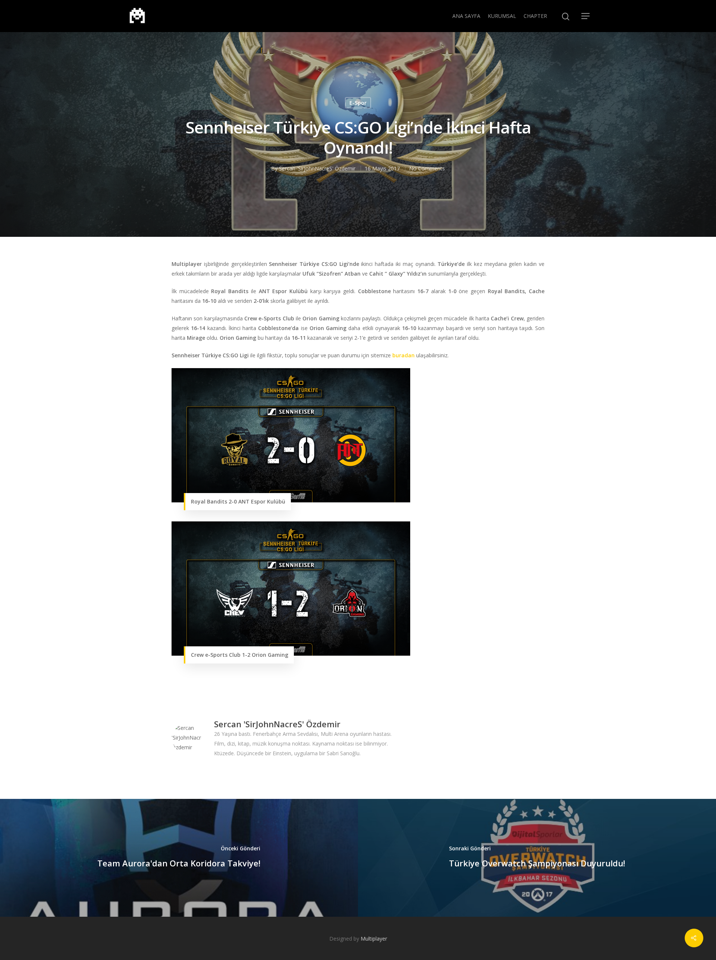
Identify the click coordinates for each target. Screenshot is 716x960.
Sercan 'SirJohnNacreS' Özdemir (317, 168)
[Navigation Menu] (585, 16)
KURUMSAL (502, 15)
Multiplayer (374, 938)
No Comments (427, 168)
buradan (403, 355)
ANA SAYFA (466, 15)
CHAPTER (535, 15)
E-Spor (358, 102)
